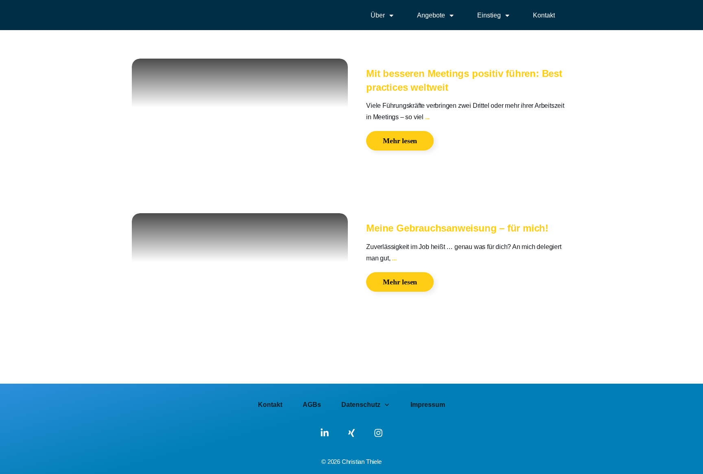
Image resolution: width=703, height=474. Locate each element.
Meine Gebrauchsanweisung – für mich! (457, 228)
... (427, 117)
